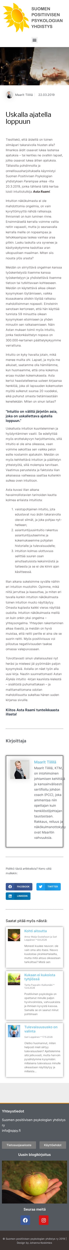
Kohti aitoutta (35, 931)
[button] (34, 40)
